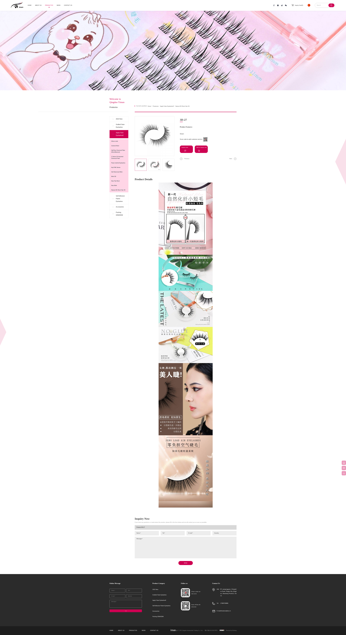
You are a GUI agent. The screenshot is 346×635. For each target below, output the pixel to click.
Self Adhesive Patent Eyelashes (120, 198)
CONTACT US (68, 5)
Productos (155, 106)
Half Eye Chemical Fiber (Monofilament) (118, 151)
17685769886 (224, 603)
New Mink (114, 185)
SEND (185, 563)
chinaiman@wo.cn (225, 611)
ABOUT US (38, 5)
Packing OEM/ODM (119, 214)
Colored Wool (115, 146)
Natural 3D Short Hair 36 (118, 190)
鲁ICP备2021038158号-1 (211, 630)
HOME (29, 5)
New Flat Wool (115, 181)
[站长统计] (222, 630)
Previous (186, 158)
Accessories (120, 207)
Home (149, 106)
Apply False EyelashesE (120, 134)
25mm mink (114, 141)
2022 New (119, 119)
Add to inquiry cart (201, 147)
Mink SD (113, 176)
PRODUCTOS (49, 5)
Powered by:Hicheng (231, 630)
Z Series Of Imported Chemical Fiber (117, 157)
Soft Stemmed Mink (116, 172)
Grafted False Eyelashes (120, 126)
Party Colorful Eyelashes (118, 163)
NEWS (58, 5)
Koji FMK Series (115, 167)
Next (230, 158)
